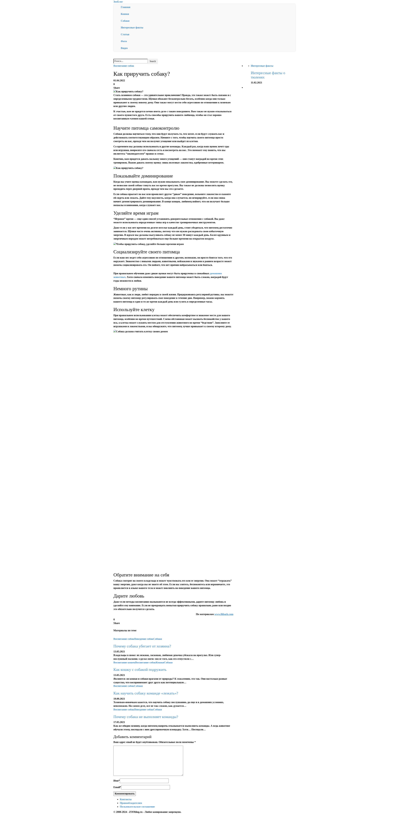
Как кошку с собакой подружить (139, 670)
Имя (116, 780)
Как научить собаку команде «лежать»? (145, 693)
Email (117, 787)
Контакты (126, 799)
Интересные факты (132, 27)
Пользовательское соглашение (137, 806)
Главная (125, 7)
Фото (124, 41)
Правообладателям (131, 803)
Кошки (125, 14)
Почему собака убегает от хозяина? (142, 646)
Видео (124, 48)
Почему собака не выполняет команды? (145, 717)
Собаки (125, 20)
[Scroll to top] (2, 817)
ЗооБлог (118, 1)
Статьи (125, 34)
